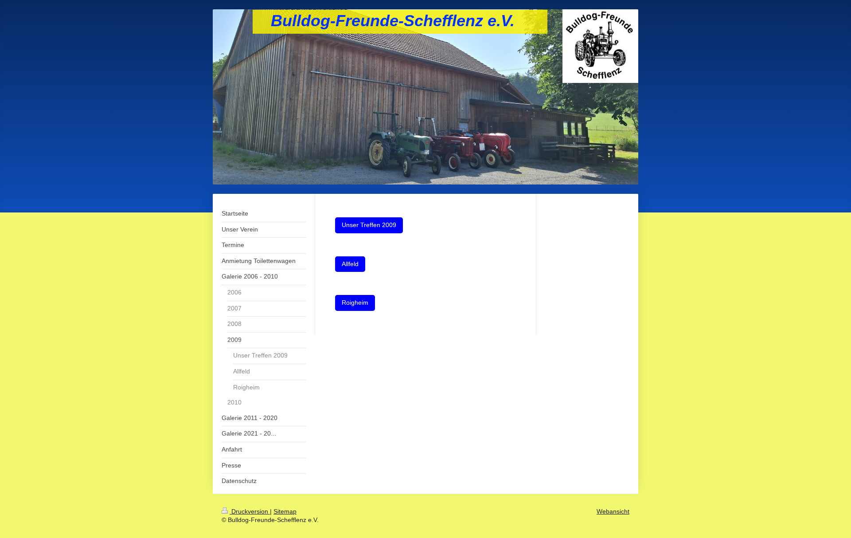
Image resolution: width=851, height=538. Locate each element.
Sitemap (285, 511)
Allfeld (350, 263)
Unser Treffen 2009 (369, 224)
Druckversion (250, 511)
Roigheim (355, 302)
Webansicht (613, 511)
